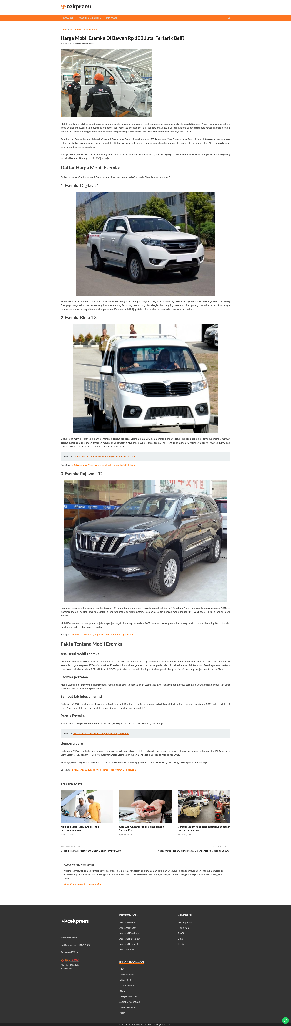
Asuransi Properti (128, 944)
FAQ (121, 969)
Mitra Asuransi (127, 974)
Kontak (182, 944)
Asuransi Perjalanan (129, 938)
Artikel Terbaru (77, 29)
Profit (181, 933)
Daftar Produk (126, 985)
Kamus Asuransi (127, 1007)
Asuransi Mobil (127, 922)
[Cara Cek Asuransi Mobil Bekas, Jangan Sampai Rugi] (145, 823)
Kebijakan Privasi (128, 996)
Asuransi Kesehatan (129, 933)
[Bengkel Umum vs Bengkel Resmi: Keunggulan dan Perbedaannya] (204, 823)
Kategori (111, 18)
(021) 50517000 (81, 944)
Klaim (122, 990)
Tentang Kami (185, 922)
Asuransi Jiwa (126, 949)
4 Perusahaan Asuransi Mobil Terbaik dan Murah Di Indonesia (104, 769)
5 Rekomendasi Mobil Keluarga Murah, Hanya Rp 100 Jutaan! (103, 465)
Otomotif (92, 29)
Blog (180, 938)
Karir (122, 1012)
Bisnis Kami (184, 927)
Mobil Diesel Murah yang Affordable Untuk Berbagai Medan (103, 634)
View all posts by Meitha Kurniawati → (83, 883)
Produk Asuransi (89, 18)
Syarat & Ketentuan (129, 1001)
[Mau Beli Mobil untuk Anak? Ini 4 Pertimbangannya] (87, 823)
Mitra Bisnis (125, 979)
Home (64, 29)
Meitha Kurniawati (85, 43)
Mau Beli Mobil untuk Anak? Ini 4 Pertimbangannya (80, 828)
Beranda (68, 18)
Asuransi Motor (127, 927)
